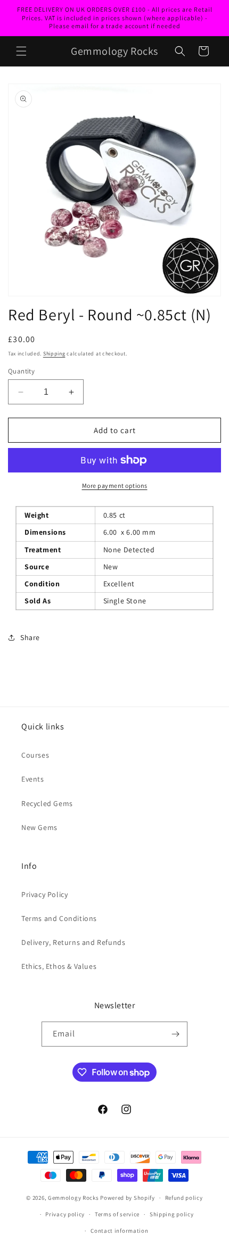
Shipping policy (172, 1214)
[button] (21, 51)
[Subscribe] (175, 1034)
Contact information (119, 1230)
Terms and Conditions (59, 918)
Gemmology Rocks (73, 1197)
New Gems (39, 827)
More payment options (115, 485)
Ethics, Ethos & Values (58, 966)
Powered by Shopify (127, 1197)
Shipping (54, 353)
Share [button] (30, 637)
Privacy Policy (44, 894)
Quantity (21, 371)
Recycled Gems (47, 803)
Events (32, 779)
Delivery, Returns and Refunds (73, 942)
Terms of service (117, 1214)
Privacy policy (65, 1214)
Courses (35, 755)
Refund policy (184, 1197)
